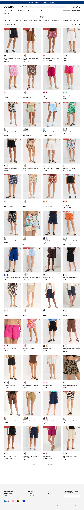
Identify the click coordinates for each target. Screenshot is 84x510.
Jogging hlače (65, 20)
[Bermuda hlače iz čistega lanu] (52, 259)
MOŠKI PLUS (22, 10)
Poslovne (30, 20)
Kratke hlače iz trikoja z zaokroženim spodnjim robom (31, 132)
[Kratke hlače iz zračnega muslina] (52, 367)
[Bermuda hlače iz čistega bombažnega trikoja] (52, 223)
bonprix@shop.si (8, 495)
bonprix (7, 505)
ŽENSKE (5, 10)
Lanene (40, 20)
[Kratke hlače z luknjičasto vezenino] (12, 438)
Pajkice (16, 20)
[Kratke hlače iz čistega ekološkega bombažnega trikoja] (71, 77)
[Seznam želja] (77, 7)
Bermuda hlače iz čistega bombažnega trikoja (51, 240)
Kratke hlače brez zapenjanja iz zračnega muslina (31, 277)
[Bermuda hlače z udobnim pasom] (12, 367)
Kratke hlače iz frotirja (47, 456)
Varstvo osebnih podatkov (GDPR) (66, 505)
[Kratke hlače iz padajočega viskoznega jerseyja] (52, 40)
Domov (5, 13)
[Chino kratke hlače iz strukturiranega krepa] (32, 367)
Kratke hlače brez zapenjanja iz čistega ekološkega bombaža (71, 241)
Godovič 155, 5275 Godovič (9, 491)
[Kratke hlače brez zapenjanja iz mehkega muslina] (12, 77)
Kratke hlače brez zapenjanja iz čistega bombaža (12, 420)
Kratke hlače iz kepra (66, 58)
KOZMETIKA (42, 10)
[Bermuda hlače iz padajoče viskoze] (52, 295)
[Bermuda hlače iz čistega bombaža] (32, 295)
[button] (79, 7)
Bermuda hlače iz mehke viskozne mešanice (30, 168)
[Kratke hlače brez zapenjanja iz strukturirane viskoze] (52, 77)
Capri (21, 20)
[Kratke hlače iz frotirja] (52, 438)
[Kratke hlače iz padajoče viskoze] (71, 114)
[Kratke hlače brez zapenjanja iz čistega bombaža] (12, 403)
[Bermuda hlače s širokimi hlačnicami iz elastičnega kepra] (71, 331)
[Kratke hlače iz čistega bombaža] (12, 186)
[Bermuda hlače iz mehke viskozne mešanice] (32, 151)
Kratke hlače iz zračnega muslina (48, 385)
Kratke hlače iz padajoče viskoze (68, 131)
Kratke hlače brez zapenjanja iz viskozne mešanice (12, 240)
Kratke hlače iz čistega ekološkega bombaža (50, 204)
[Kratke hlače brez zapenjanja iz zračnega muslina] (32, 259)
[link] (33, 464)
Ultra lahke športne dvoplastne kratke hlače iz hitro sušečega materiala (71, 204)
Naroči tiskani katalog (67, 10)
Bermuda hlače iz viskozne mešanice (69, 168)
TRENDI (36, 10)
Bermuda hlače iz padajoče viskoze (49, 313)
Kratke (8, 13)
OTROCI (28, 10)
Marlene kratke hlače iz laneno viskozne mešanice (51, 168)
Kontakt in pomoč (30, 491)
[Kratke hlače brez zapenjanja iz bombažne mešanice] (32, 40)
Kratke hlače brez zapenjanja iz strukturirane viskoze (50, 95)
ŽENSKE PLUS (11, 10)
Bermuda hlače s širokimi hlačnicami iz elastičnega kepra (71, 349)
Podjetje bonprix (30, 493)
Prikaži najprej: (7, 24)
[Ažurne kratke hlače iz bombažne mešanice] (12, 151)
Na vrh (42, 482)
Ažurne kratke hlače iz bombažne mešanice (11, 168)
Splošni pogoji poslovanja (56, 505)
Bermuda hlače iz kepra (47, 348)
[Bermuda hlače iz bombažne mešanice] (71, 295)
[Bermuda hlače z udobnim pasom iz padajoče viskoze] (12, 114)
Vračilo (47, 495)
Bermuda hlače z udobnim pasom (9, 385)
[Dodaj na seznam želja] (20, 29)
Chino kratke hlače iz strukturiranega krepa (30, 385)
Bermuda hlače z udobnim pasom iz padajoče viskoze (11, 132)
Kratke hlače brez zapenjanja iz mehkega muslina (12, 95)
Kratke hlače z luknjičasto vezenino (10, 456)
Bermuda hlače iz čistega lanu (48, 277)
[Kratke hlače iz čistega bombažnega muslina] (12, 295)
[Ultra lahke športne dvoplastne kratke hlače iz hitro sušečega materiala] (71, 186)
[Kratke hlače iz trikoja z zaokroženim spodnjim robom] (32, 114)
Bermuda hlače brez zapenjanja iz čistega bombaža (12, 277)
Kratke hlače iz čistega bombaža (9, 204)
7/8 (12, 20)
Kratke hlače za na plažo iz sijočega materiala (70, 385)
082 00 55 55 (8, 493)
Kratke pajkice (46, 20)
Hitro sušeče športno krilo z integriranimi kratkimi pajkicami (12, 59)
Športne (25, 20)
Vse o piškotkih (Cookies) (76, 505)
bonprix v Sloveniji (30, 495)
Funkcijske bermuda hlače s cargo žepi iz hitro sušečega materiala (31, 457)
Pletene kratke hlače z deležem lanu (69, 420)
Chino (59, 20)
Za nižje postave (53, 20)
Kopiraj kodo (52, 2)
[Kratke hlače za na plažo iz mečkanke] (12, 331)
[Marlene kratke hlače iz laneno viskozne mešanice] (52, 151)
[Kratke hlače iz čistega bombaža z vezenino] (32, 77)
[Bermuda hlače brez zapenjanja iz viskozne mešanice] (71, 438)
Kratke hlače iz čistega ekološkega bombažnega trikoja (71, 95)
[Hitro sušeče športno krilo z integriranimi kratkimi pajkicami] (12, 40)
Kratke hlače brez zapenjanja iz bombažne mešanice (30, 59)
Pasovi (71, 20)
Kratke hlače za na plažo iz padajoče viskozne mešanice (31, 241)
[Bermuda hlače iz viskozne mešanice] (71, 151)
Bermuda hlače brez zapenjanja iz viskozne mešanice (70, 457)
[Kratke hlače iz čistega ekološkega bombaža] (52, 186)
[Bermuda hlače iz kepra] (52, 331)
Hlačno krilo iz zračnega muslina (29, 348)
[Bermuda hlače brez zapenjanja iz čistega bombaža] (12, 259)
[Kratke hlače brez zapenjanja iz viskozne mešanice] (12, 223)
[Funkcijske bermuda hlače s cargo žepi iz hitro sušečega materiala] (32, 438)
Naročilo (47, 491)
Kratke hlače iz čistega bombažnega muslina (11, 313)
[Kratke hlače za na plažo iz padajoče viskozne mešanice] (32, 223)
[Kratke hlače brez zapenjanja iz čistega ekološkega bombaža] (71, 223)
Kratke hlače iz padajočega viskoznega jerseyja (51, 58)
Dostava (47, 493)
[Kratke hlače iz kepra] (71, 40)
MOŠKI (17, 10)
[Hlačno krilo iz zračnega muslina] (32, 331)
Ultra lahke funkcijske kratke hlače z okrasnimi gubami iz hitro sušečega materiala (51, 132)
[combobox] (42, 7)
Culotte (35, 20)
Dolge (5, 20)
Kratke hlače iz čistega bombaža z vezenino (30, 95)
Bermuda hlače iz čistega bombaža (29, 313)
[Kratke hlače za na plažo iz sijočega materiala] (71, 367)
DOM (32, 10)
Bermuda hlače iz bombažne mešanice (69, 313)
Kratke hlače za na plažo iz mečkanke (10, 348)
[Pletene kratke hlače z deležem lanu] (71, 403)
